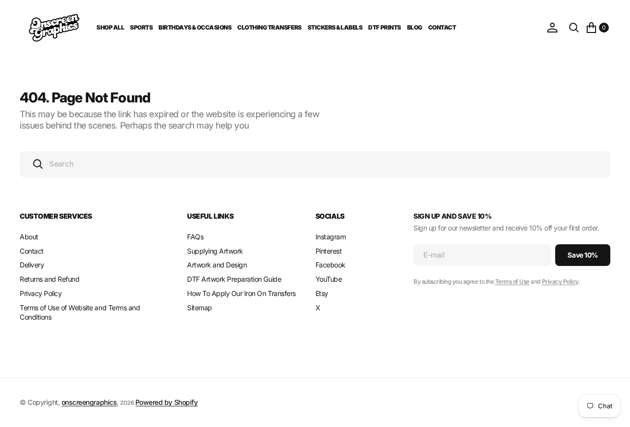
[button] (552, 27)
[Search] (574, 27)
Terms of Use (512, 281)
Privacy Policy (560, 281)
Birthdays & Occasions (194, 27)
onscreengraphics (89, 402)
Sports (141, 27)
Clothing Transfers (269, 27)
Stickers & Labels (335, 27)
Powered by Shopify (166, 402)
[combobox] (315, 164)
